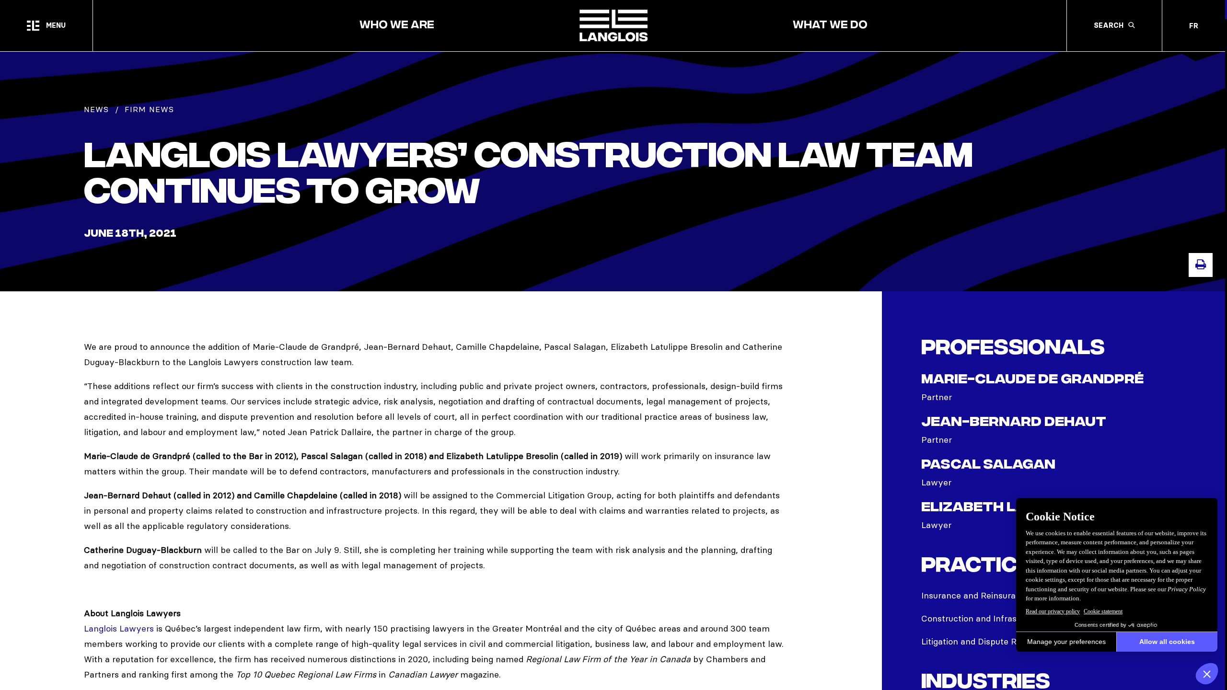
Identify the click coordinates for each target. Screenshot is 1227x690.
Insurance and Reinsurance (975, 595)
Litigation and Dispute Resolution (987, 641)
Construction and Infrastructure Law (994, 618)
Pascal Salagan (988, 465)
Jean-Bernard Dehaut (1013, 422)
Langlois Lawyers (119, 628)
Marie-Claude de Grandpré (1032, 379)
